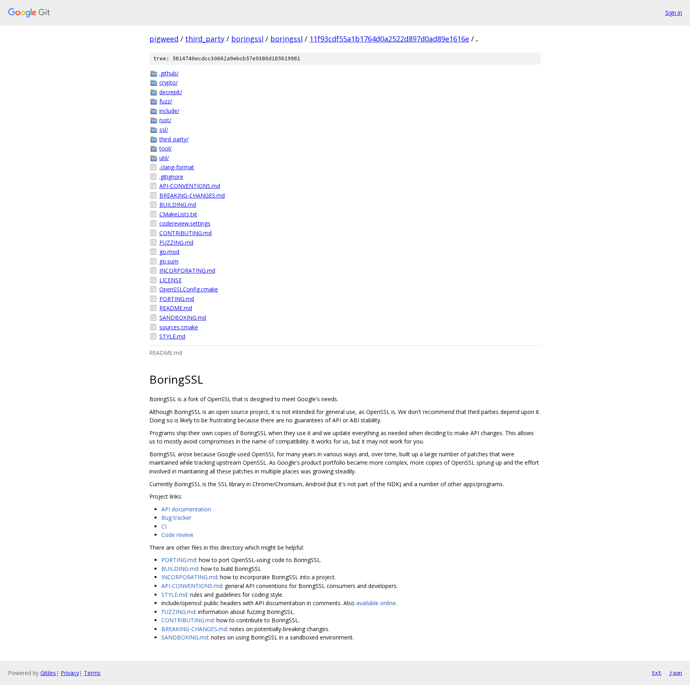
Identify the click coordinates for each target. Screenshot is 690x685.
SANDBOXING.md (182, 317)
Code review (177, 534)
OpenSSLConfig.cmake (188, 289)
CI (164, 526)
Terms (92, 673)
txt (656, 672)
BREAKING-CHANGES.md (192, 195)
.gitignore (171, 176)
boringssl (247, 39)
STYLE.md (172, 336)
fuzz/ (165, 101)
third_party (204, 39)
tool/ (165, 148)
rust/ (165, 120)
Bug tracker (176, 517)
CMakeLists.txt (178, 214)
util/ (164, 158)
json (675, 672)
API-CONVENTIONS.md (189, 186)
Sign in (673, 12)
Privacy (70, 673)
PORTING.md (176, 299)
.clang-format (176, 167)
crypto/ (168, 82)
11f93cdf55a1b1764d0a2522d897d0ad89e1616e (389, 39)
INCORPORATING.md (187, 270)
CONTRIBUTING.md (185, 233)
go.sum (168, 261)
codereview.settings (184, 223)
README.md (175, 308)
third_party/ (173, 139)
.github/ (168, 73)
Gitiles (48, 673)
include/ (169, 111)
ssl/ (163, 129)
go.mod (169, 251)
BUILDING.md (177, 204)
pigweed (163, 39)
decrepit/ (170, 92)
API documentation (186, 509)
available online (376, 603)
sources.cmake (178, 327)
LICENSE (170, 280)
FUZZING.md (176, 242)
